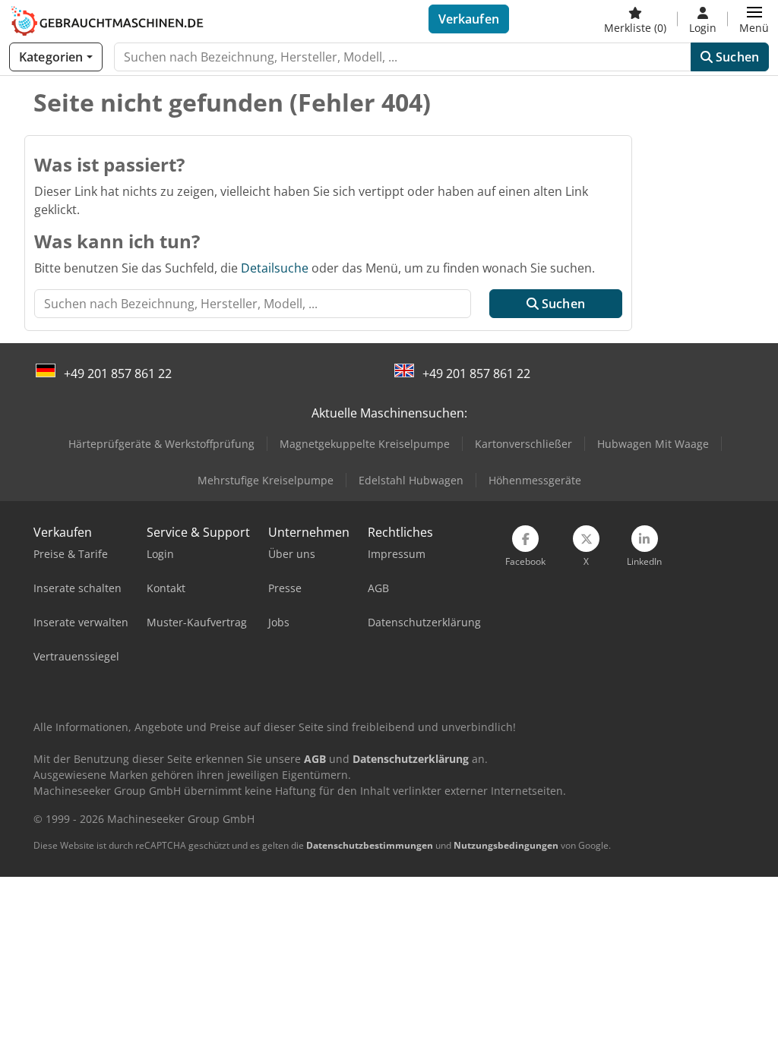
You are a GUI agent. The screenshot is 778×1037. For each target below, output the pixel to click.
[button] (754, 19)
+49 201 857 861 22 (118, 373)
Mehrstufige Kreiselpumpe (266, 480)
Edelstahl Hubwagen (411, 480)
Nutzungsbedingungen (506, 845)
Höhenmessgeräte (535, 480)
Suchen (736, 57)
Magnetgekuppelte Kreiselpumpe (365, 444)
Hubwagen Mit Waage (653, 444)
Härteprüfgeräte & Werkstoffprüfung (161, 444)
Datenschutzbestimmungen (369, 845)
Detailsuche (274, 268)
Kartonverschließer (523, 444)
